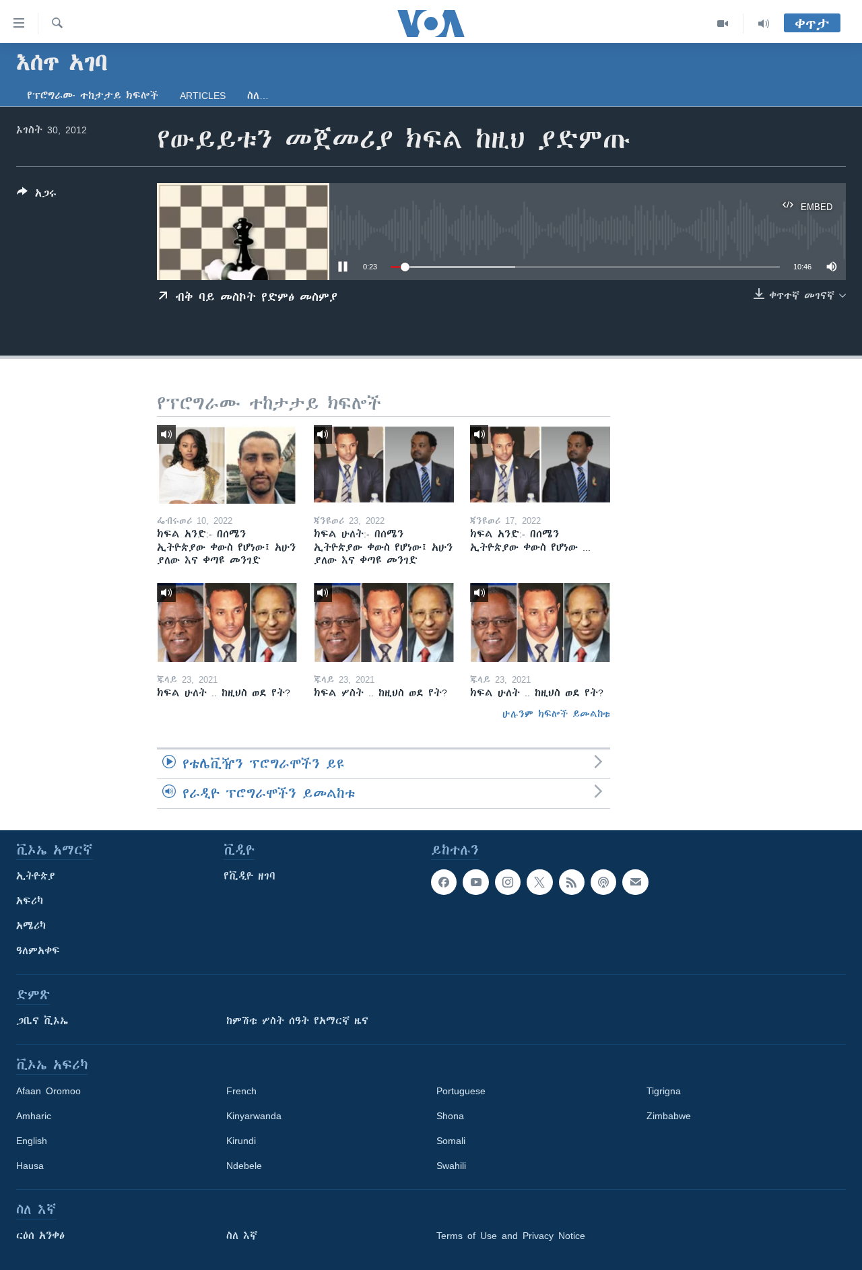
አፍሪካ (29, 901)
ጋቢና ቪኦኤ (42, 1021)
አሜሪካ (31, 926)
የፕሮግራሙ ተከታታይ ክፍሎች (92, 96)
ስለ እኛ (241, 1236)
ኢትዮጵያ (35, 876)
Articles (203, 96)
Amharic (33, 1116)
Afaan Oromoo (48, 1091)
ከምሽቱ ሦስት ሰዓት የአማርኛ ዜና (297, 1021)
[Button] (37, 195)
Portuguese (461, 1091)
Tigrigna (663, 1091)
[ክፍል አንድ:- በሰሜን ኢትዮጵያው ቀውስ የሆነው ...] (540, 464)
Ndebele (244, 1166)
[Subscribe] (635, 882)
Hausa (30, 1166)
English (31, 1141)
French (241, 1091)
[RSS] (572, 882)
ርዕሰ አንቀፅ (40, 1236)
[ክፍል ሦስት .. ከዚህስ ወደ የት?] (384, 622)
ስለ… (258, 96)
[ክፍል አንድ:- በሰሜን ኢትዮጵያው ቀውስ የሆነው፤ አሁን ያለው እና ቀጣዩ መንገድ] (227, 464)
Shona (450, 1116)
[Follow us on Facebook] (444, 882)
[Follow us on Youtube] (475, 882)
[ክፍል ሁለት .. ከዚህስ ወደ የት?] (227, 622)
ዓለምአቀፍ (38, 951)
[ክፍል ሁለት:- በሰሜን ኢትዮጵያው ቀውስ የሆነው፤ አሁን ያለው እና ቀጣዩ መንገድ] (384, 464)
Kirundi (241, 1141)
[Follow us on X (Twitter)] (539, 882)
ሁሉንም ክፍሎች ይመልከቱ (556, 713)
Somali (450, 1141)
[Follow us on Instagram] (508, 882)
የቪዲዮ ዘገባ (249, 876)
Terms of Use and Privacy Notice (510, 1236)
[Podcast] (603, 882)
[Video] (722, 23)
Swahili (451, 1166)
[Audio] (763, 23)
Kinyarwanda (253, 1116)
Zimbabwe (668, 1116)
